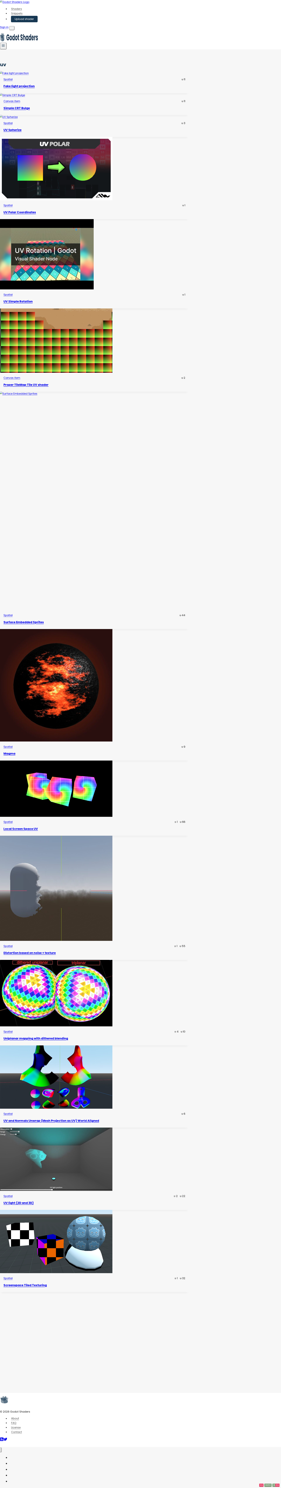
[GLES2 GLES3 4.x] (94, 95)
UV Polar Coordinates (20, 212)
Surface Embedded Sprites (24, 622)
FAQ (13, 1423)
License (16, 1427)
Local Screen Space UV (21, 829)
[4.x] (94, 994)
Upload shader (24, 19)
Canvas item (12, 101)
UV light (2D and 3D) (19, 1203)
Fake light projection (19, 86)
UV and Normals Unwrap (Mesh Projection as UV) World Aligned (51, 1121)
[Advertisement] (22, 1336)
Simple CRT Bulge (17, 108)
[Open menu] (3, 46)
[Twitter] (5, 1440)
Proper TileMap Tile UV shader (26, 385)
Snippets (17, 13)
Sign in (4, 27)
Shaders (16, 9)
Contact (16, 1432)
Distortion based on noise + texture (30, 953)
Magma (9, 753)
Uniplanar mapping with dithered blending (36, 1038)
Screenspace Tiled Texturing (25, 1285)
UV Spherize (13, 130)
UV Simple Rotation (18, 301)
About (15, 1418)
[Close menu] (1, 1449)
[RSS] (2, 1440)
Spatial (8, 79)
